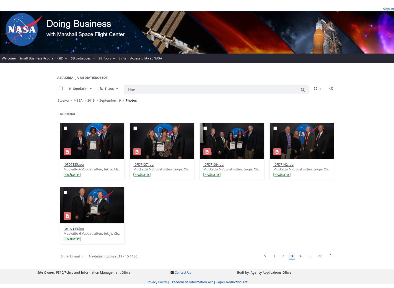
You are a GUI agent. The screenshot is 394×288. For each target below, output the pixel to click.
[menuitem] (9, 58)
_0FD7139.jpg (213, 164)
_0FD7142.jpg (283, 164)
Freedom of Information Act (192, 282)
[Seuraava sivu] (331, 256)
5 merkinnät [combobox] (70, 256)
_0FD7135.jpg (74, 164)
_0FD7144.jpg (74, 228)
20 (320, 256)
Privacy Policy (157, 282)
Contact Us (183, 272)
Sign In (388, 9)
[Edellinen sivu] (265, 256)
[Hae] (302, 89)
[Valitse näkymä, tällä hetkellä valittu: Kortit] (318, 88)
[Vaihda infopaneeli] (331, 88)
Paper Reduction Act (231, 282)
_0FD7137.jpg (143, 164)
